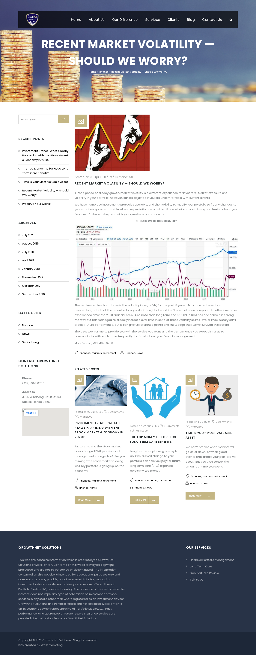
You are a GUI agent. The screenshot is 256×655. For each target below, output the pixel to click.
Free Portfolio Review (204, 573)
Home (76, 19)
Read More (84, 500)
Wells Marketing (52, 645)
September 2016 (33, 294)
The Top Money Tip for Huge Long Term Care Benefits (45, 171)
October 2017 (31, 286)
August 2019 (30, 243)
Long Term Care (201, 566)
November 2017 (32, 277)
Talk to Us (196, 579)
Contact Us (212, 19)
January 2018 (31, 269)
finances (85, 353)
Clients (174, 19)
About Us (97, 19)
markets (97, 353)
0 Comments (115, 411)
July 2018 (28, 252)
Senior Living (30, 342)
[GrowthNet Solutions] (32, 19)
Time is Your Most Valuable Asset (45, 182)
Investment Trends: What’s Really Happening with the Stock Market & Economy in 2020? (45, 155)
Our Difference (125, 19)
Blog (191, 19)
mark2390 (126, 177)
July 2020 (28, 235)
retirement (109, 353)
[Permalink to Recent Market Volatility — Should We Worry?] (112, 170)
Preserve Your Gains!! (36, 204)
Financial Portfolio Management (212, 560)
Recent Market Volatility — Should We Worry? (139, 72)
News (26, 334)
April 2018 (28, 260)
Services (152, 19)
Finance (104, 72)
